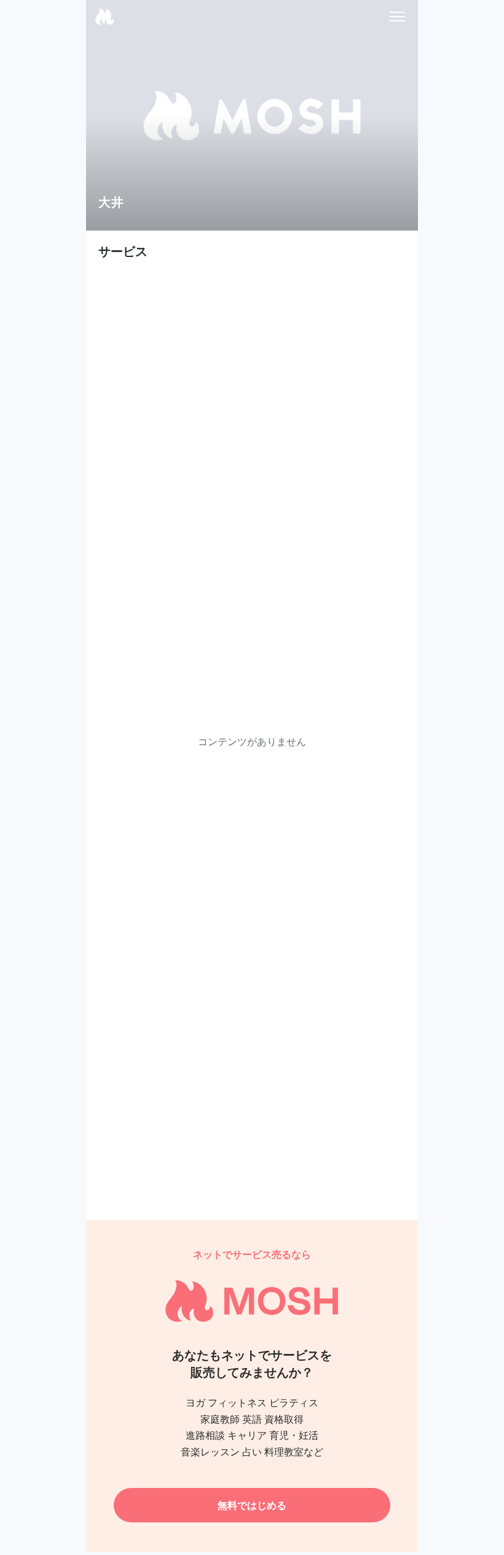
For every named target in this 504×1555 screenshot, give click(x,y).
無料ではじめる (252, 1505)
